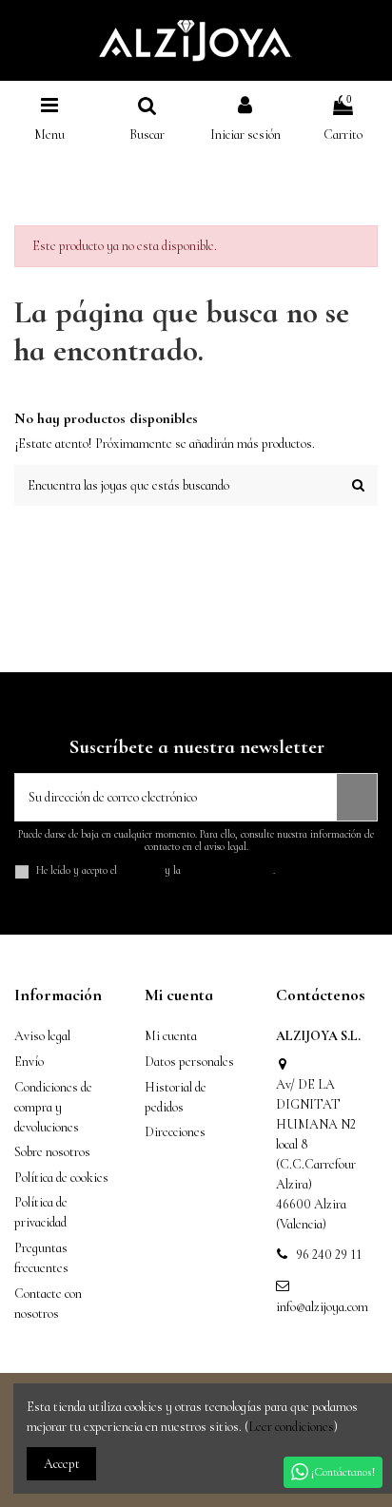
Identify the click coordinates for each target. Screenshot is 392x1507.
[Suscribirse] (357, 797)
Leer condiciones (291, 1427)
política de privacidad (228, 870)
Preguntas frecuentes (41, 1258)
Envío (29, 1061)
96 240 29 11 (329, 1254)
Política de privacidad (41, 1212)
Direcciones (175, 1132)
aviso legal (141, 870)
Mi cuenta (171, 1036)
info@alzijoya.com (322, 1307)
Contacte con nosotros (48, 1303)
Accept (62, 1464)
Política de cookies (61, 1177)
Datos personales (189, 1061)
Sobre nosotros (52, 1152)
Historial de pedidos (175, 1097)
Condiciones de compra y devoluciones (53, 1107)
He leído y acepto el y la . (155, 870)
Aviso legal (42, 1036)
